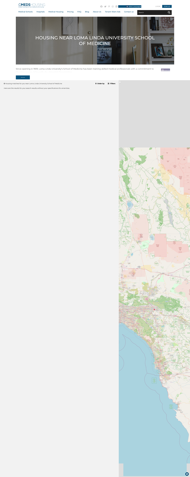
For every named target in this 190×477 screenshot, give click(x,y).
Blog (87, 12)
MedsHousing (31, 4)
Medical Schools (25, 12)
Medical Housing (55, 12)
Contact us (129, 12)
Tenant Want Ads (112, 12)
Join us (167, 6)
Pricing (70, 12)
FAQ (79, 12)
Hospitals (40, 12)
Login (157, 6)
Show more (23, 77)
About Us (97, 12)
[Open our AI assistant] (187, 474)
